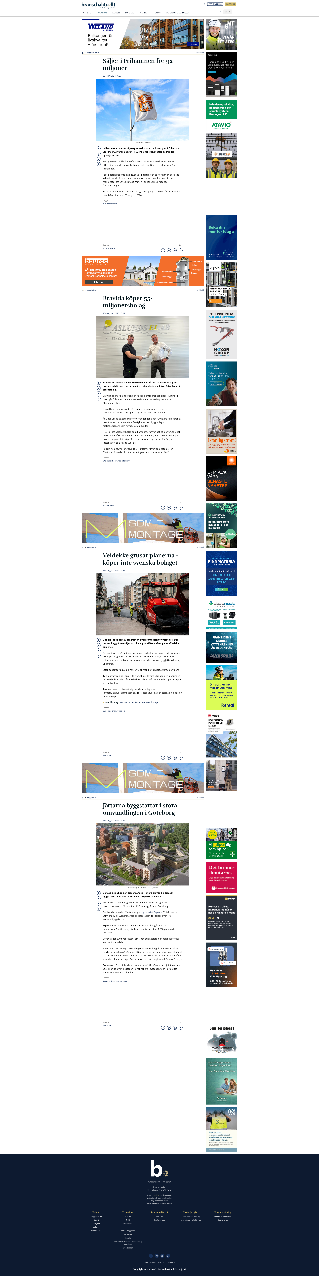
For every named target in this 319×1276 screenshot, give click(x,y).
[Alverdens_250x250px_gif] (221, 647)
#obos (124, 981)
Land (220, 12)
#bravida (117, 461)
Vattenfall (128, 1234)
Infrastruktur (96, 1231)
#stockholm (112, 203)
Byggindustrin (93, 53)
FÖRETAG (129, 12)
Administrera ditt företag (191, 1220)
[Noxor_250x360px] (221, 334)
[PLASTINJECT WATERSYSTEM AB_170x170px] (221, 613)
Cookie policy (170, 1262)
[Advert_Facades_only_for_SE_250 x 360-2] (221, 735)
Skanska (128, 1216)
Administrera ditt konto (223, 1216)
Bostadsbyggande (128, 1231)
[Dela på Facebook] (98, 148)
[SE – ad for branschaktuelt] (221, 775)
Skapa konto (223, 1220)
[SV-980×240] (143, 528)
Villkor (160, 1262)
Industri (96, 1227)
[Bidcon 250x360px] (221, 917)
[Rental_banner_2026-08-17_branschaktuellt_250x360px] (221, 687)
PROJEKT (144, 12)
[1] (221, 34)
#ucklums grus (109, 711)
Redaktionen (108, 506)
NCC (128, 1220)
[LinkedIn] (162, 1256)
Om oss (159, 1216)
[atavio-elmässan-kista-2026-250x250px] (221, 115)
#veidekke (120, 711)
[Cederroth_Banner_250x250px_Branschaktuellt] (221, 843)
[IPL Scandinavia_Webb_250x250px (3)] (221, 1039)
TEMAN (157, 12)
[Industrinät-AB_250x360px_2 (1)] (221, 155)
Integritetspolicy (150, 1262)
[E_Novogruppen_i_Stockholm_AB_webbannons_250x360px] (221, 1129)
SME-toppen (128, 1248)
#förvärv (125, 461)
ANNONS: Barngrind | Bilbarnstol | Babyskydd (128, 1242)
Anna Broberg (109, 248)
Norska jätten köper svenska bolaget (139, 702)
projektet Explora (152, 912)
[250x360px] (221, 525)
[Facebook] (151, 1256)
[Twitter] (168, 1256)
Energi (96, 1220)
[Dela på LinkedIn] (98, 159)
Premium (102, 12)
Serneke (128, 1238)
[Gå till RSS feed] (98, 164)
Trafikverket (128, 1223)
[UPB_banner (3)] (221, 284)
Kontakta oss (159, 1220)
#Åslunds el (108, 461)
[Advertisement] (143, 225)
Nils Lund (107, 756)
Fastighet (96, 1223)
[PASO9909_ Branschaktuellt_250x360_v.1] (221, 74)
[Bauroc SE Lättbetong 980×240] (143, 271)
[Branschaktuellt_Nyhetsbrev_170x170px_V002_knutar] (221, 877)
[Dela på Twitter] (98, 154)
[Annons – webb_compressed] (221, 478)
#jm (104, 203)
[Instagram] (157, 1256)
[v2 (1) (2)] (221, 965)
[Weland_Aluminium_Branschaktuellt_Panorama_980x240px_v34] (143, 34)
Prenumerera (215, 4)
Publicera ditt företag (191, 1216)
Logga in (230, 4)
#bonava (107, 981)
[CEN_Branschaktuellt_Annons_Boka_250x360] (221, 237)
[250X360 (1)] (221, 383)
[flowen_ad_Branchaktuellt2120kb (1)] (221, 1081)
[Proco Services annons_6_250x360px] (221, 431)
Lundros (156, 1195)
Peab (128, 1227)
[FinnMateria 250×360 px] (221, 573)
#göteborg (116, 981)
